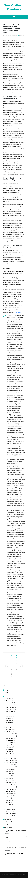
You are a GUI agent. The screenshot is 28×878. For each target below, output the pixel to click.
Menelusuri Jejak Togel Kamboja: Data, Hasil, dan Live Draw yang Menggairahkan (11, 668)
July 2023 (8, 771)
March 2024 (9, 753)
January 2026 (9, 705)
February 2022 (10, 809)
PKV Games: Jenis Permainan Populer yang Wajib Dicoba (16, 836)
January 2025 (9, 731)
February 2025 (10, 729)
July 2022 (8, 798)
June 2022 (8, 800)
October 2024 (9, 738)
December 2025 (10, 707)
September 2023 (10, 767)
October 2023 (9, 765)
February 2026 (10, 703)
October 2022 (9, 791)
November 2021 (10, 815)
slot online (18, 312)
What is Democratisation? (16, 665)
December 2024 (10, 734)
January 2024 (9, 758)
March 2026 (9, 700)
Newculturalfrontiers (12, 35)
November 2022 (10, 789)
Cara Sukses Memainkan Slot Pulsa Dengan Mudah (16, 831)
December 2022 (10, 787)
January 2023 (9, 784)
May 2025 (8, 722)
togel (7, 824)
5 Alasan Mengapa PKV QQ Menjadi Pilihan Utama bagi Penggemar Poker (16, 848)
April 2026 (8, 698)
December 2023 (10, 760)
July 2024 (8, 745)
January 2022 (9, 811)
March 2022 (9, 807)
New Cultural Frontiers (14, 7)
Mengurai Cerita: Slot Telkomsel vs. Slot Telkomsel (15, 842)
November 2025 (10, 709)
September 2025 (10, 714)
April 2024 (8, 751)
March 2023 (9, 780)
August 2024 (9, 742)
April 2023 (8, 778)
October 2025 (9, 711)
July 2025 (8, 718)
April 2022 (8, 804)
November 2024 (10, 736)
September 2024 (10, 740)
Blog (7, 821)
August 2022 (9, 796)
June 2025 (8, 720)
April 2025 (8, 725)
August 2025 (9, 716)
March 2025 (9, 727)
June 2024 (8, 747)
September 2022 (10, 793)
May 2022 (8, 802)
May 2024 (8, 749)
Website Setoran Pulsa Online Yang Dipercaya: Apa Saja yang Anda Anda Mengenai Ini (14, 855)
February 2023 (10, 782)
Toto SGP (6, 692)
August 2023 (9, 769)
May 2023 (8, 776)
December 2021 (10, 813)
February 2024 (10, 756)
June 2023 (8, 773)
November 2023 (10, 762)
